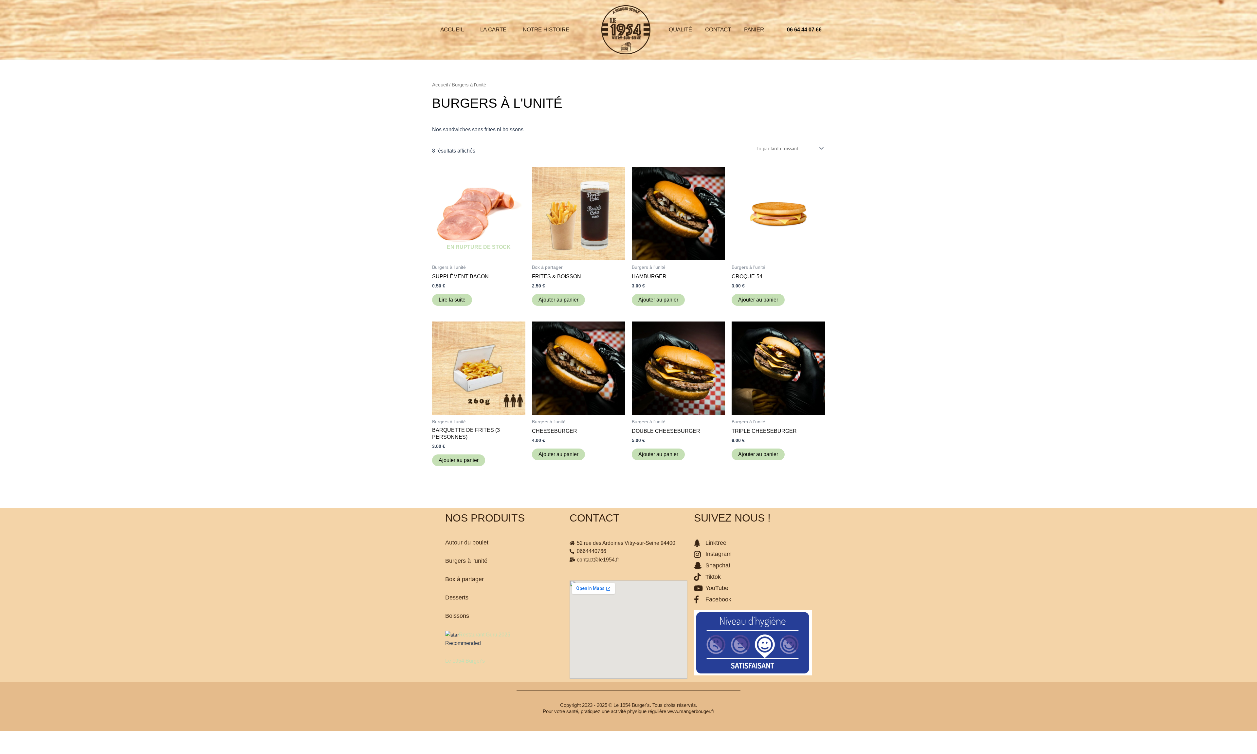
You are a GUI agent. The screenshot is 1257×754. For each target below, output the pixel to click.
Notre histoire (546, 30)
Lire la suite (452, 300)
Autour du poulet (466, 542)
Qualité (680, 30)
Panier (754, 30)
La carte (493, 30)
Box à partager (464, 579)
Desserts (456, 597)
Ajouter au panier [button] (558, 300)
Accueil (452, 30)
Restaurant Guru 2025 (484, 634)
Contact (718, 30)
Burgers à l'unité (466, 561)
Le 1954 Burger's (465, 661)
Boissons (457, 616)
